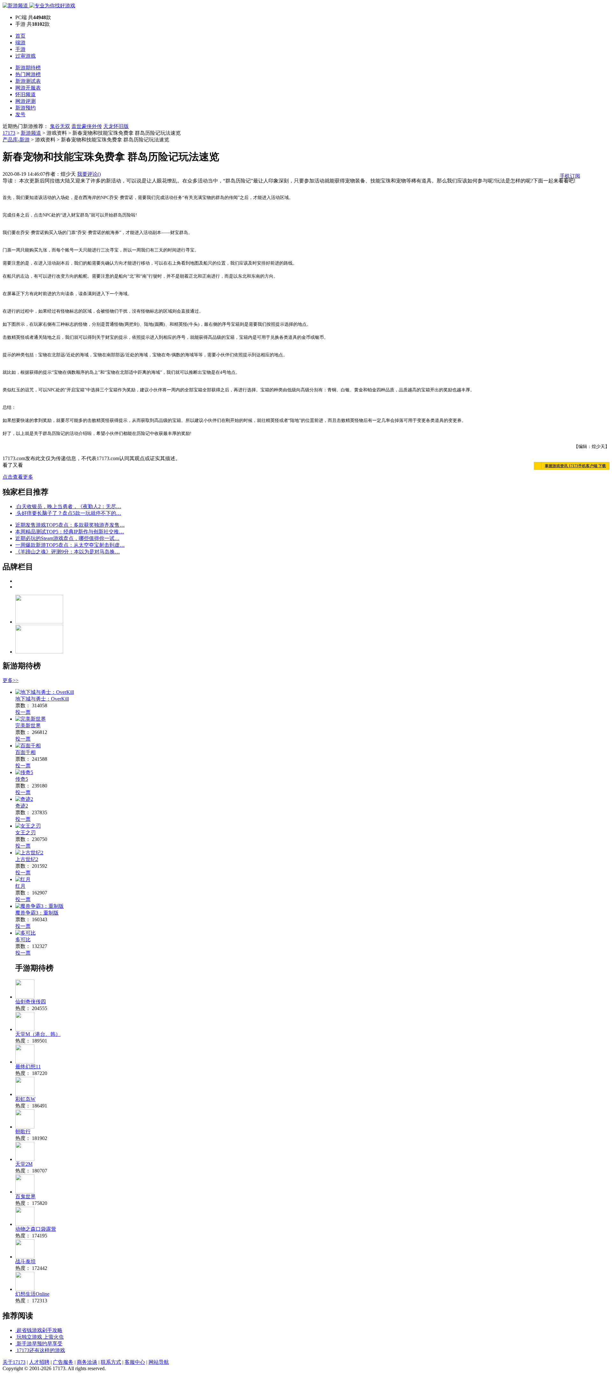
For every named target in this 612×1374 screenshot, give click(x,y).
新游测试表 (28, 81)
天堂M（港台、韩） (38, 1034)
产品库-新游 (16, 139)
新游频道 (31, 133)
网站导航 (159, 1362)
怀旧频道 (25, 94)
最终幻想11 (28, 1066)
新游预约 (25, 107)
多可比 (23, 939)
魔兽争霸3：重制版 (37, 912)
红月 (20, 886)
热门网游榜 (28, 74)
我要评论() (89, 174)
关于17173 (14, 1362)
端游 (20, 42)
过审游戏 (25, 56)
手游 (20, 49)
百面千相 (25, 752)
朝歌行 (23, 1131)
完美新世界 (28, 725)
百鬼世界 (25, 1196)
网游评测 (25, 101)
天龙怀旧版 (116, 126)
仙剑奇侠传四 (30, 1001)
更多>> (10, 680)
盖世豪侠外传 (86, 126)
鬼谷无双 (60, 126)
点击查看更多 (18, 477)
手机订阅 (570, 176)
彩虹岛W (25, 1099)
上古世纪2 (26, 859)
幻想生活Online (32, 1294)
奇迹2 (21, 805)
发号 (20, 114)
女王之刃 (25, 832)
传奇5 (21, 779)
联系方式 (111, 1362)
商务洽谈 (87, 1362)
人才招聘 (39, 1362)
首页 (20, 36)
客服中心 (135, 1362)
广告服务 (63, 1362)
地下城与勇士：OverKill (42, 698)
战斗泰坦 (25, 1261)
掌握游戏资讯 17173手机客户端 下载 (575, 466)
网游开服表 (28, 87)
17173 (9, 133)
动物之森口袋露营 (35, 1229)
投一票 (23, 712)
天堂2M (24, 1164)
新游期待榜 (28, 67)
